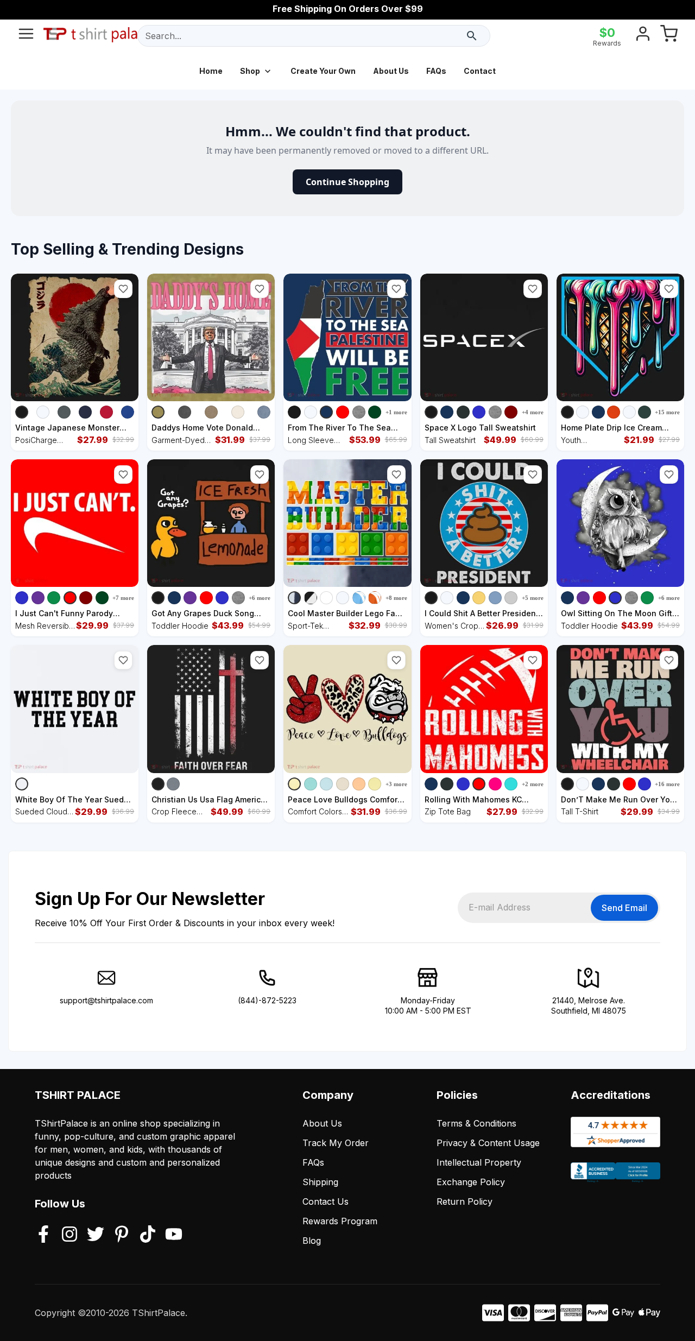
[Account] (643, 36)
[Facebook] (43, 1235)
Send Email (624, 907)
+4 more (533, 412)
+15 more (667, 412)
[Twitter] (95, 1235)
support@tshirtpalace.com (106, 1000)
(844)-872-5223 (267, 1000)
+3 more (396, 784)
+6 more (259, 597)
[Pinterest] (121, 1235)
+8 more (396, 597)
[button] (123, 289)
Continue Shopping (347, 182)
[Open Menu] (26, 36)
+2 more (533, 784)
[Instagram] (69, 1235)
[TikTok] (147, 1235)
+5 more (533, 597)
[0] (669, 36)
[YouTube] (173, 1235)
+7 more (123, 597)
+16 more (667, 784)
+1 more (396, 412)
